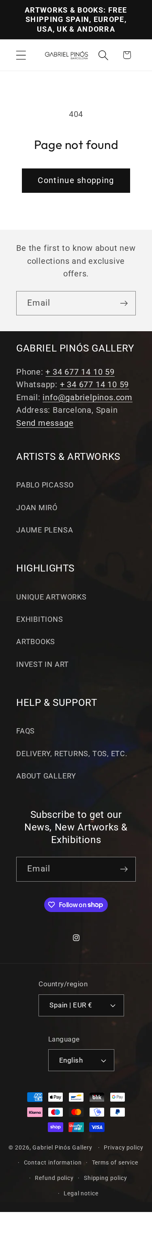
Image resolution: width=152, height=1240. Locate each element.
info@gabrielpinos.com (87, 397)
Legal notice (81, 1193)
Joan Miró (37, 507)
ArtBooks (35, 641)
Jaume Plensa (44, 530)
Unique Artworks (51, 597)
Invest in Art (42, 664)
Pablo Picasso (45, 485)
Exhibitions (39, 619)
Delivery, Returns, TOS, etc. (72, 753)
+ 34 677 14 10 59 (79, 372)
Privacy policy (123, 1147)
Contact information (53, 1162)
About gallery (46, 776)
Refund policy (54, 1178)
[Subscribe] (123, 303)
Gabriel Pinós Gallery (62, 1147)
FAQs (25, 731)
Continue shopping (76, 180)
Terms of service (115, 1162)
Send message (44, 423)
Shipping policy (105, 1178)
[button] (20, 55)
